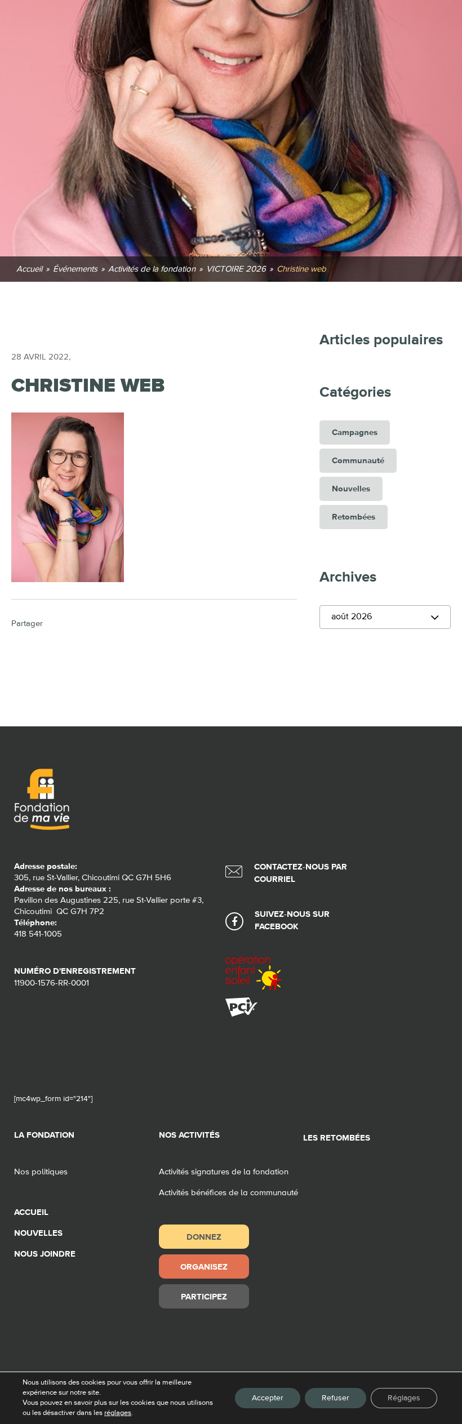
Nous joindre (44, 1254)
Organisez (204, 1266)
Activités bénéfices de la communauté (228, 1192)
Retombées (353, 517)
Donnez (203, 1236)
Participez (204, 1296)
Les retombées (336, 1138)
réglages (117, 1413)
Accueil (31, 1212)
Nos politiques (41, 1172)
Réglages (404, 1398)
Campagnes (354, 432)
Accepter (267, 1398)
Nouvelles (351, 489)
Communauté (358, 460)
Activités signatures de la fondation (223, 1172)
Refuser (335, 1398)
